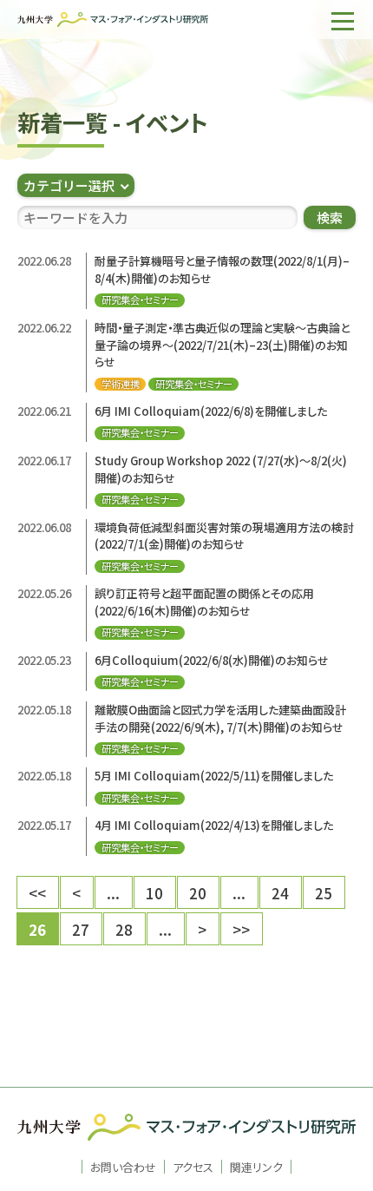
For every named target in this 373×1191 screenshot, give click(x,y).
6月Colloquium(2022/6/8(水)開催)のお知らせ (213, 660)
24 (280, 893)
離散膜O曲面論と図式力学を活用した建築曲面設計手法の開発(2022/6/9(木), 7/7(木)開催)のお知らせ (220, 718)
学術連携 (120, 384)
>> (241, 929)
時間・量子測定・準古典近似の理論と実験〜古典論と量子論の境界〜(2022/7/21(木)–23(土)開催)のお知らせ (222, 344)
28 (124, 929)
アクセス (193, 1167)
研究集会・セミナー (140, 299)
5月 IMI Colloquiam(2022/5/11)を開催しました (214, 775)
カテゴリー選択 (69, 185)
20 (197, 893)
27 (80, 929)
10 (154, 893)
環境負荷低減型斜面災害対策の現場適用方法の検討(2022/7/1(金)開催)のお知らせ (224, 536)
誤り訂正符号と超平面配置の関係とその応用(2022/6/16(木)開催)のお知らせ (204, 602)
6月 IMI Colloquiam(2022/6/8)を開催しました (211, 411)
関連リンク (256, 1167)
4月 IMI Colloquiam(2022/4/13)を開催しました (214, 825)
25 (323, 893)
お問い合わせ (123, 1167)
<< (37, 893)
